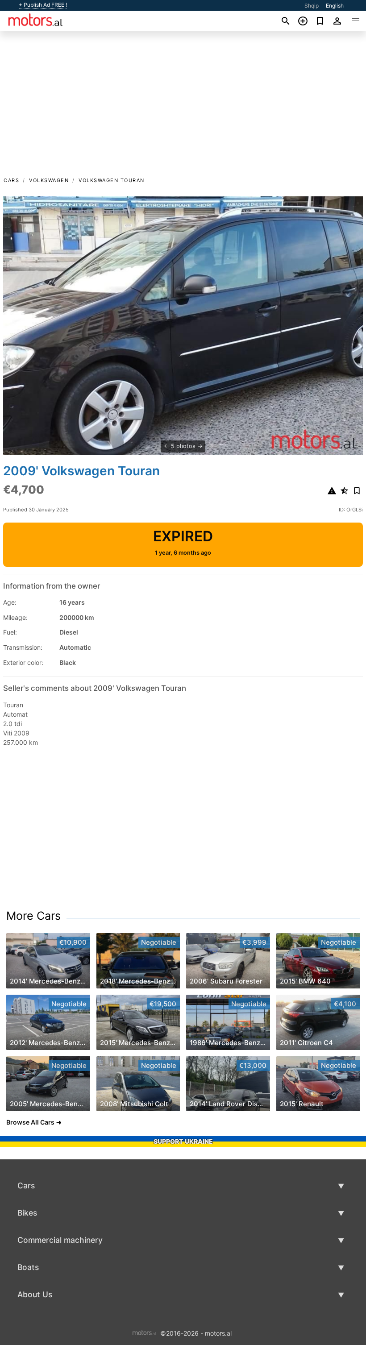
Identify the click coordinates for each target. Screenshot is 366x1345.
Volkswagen (49, 180)
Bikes (27, 1212)
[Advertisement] (183, 108)
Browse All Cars (30, 1122)
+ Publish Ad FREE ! (43, 5)
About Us (34, 1294)
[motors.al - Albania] (144, 1332)
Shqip (311, 5)
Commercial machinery (60, 1240)
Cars (11, 180)
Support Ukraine (183, 1141)
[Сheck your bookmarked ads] (320, 21)
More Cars (33, 915)
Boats (28, 1267)
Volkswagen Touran (112, 180)
